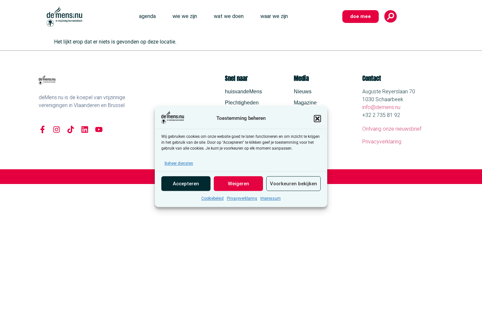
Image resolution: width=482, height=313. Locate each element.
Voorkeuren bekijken (293, 184)
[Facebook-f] (42, 129)
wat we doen (229, 16)
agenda (147, 16)
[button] (317, 118)
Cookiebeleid (212, 198)
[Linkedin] (85, 129)
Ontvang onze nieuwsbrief (391, 129)
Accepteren (186, 184)
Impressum (270, 198)
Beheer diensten (179, 163)
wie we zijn (184, 16)
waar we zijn (274, 16)
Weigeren (238, 184)
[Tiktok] (70, 129)
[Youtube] (99, 129)
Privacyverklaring (242, 198)
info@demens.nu (381, 107)
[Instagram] (56, 129)
